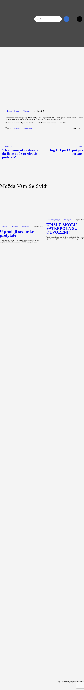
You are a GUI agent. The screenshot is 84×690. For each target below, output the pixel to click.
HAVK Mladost (28, 128)
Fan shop (4, 226)
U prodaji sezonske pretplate (17, 233)
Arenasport (17, 128)
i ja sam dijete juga (54, 220)
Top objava (27, 111)
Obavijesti (15, 226)
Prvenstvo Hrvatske (13, 111)
